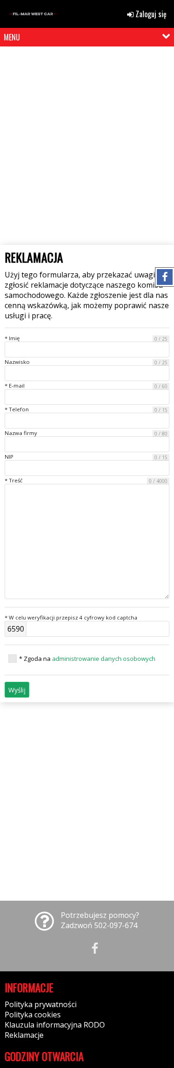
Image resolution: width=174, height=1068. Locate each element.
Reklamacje (24, 1035)
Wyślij (17, 690)
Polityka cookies (33, 1014)
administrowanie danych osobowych (103, 658)
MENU (12, 37)
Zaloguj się (150, 14)
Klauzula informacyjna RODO (55, 1025)
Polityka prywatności (41, 1004)
